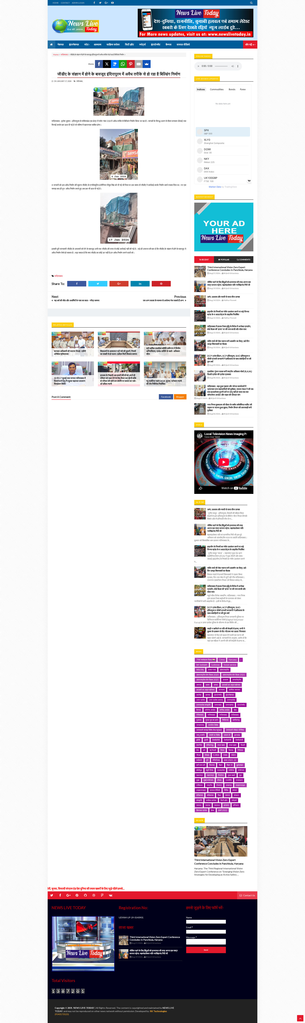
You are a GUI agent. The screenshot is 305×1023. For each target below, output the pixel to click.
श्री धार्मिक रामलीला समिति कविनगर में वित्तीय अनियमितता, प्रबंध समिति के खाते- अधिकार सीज (163, 351)
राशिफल (199, 785)
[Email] (139, 64)
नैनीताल (240, 750)
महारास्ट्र (210, 775)
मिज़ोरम (221, 775)
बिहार (221, 765)
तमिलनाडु (209, 745)
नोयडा (207, 755)
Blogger (180, 396)
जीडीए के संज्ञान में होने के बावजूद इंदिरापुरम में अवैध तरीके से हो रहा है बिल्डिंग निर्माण (118, 73)
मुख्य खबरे (231, 775)
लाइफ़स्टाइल (201, 790)
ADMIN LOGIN (78, 3)
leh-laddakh (201, 664)
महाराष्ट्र (199, 775)
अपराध (198, 684)
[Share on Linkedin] (140, 283)
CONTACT (65, 3)
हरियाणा (236, 805)
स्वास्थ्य (217, 805)
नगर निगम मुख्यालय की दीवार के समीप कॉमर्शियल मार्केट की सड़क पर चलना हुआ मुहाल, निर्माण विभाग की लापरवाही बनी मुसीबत (229, 407)
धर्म (204, 750)
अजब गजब (212, 669)
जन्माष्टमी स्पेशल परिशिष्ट (235, 730)
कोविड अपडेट (225, 710)
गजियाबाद (199, 714)
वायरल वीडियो (215, 790)
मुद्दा (240, 775)
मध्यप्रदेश (221, 770)
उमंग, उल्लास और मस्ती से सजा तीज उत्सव (223, 296)
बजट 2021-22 (230, 760)
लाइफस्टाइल (240, 785)
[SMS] (115, 64)
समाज (227, 795)
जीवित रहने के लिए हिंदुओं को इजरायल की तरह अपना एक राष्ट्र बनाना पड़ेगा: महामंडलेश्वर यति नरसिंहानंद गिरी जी (229, 283)
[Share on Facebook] (76, 283)
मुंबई (197, 780)
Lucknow (215, 664)
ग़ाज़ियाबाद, (79, 81)
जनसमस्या (200, 725)
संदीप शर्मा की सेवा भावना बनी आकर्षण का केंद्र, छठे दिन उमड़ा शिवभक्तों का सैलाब (226, 569)
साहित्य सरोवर (211, 800)
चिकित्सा (225, 720)
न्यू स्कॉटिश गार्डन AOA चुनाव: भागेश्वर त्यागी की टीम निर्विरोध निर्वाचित (164, 382)
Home (56, 54)
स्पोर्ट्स (234, 800)
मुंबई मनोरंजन (208, 780)
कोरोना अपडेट (210, 710)
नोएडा (198, 755)
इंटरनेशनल (230, 694)
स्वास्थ (207, 805)
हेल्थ (212, 810)
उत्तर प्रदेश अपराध (216, 700)
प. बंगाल (216, 755)
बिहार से (229, 765)
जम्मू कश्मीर (200, 735)
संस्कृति (199, 800)
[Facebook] (99, 64)
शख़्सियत (210, 795)
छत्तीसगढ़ (236, 720)
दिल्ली (243, 745)
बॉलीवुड (199, 770)
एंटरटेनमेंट (241, 704)
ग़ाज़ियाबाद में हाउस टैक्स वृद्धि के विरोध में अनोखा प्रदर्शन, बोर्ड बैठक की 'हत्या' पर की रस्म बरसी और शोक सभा (229, 327)
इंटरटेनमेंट (218, 694)
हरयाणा (226, 805)
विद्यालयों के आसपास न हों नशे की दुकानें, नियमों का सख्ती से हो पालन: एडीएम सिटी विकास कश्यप (118, 352)
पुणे (207, 760)
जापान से (227, 735)
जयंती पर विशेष (214, 735)
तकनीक (199, 745)
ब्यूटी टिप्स (209, 770)
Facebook (166, 396)
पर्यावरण (199, 760)
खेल (235, 710)
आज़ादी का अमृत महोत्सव (205, 689)
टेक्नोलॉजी (227, 740)
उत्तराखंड (217, 704)
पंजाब (225, 755)
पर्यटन (233, 755)
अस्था (216, 684)
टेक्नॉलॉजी (216, 740)
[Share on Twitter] (97, 283)
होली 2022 (222, 810)
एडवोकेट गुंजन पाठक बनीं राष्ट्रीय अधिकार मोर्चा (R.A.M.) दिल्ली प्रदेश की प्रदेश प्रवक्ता (229, 373)
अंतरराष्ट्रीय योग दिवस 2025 (207, 679)
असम (208, 684)
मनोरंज (231, 770)
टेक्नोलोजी (239, 740)
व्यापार (234, 790)
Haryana (233, 659)
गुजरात (198, 720)
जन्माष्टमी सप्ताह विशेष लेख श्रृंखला (209, 730)
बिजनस (212, 765)
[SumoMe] (147, 64)
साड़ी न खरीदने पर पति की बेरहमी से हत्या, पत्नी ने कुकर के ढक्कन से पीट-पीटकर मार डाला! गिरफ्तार (226, 630)
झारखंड (237, 735)
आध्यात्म (222, 689)
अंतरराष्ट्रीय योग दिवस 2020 (207, 674)
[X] (107, 64)
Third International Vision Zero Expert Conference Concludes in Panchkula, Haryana (230, 268)
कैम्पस (198, 710)
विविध (226, 790)
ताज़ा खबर (221, 745)
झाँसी (198, 740)
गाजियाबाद (211, 714)
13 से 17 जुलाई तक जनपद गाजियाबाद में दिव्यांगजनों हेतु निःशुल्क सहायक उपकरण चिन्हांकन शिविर (70, 381)
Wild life (200, 669)
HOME (56, 3)
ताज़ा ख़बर (233, 745)
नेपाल (222, 750)
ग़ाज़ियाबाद (64, 54)
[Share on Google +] (119, 283)
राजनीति (229, 780)
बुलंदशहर (240, 765)
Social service (230, 664)
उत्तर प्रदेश (200, 700)
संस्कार (236, 795)
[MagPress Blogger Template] (75, 23)
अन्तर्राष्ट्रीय (236, 679)
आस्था (207, 694)
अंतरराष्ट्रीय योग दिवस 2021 (234, 674)
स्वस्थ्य (198, 805)
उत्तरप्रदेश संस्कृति (203, 704)
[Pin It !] (161, 283)
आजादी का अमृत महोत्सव (231, 684)
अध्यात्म (225, 679)
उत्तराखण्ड (229, 704)
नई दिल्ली (212, 750)
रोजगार (219, 785)
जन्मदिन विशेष (213, 725)
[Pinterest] (131, 64)
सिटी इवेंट (223, 800)
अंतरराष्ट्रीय (224, 669)
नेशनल (230, 750)
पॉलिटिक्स (216, 760)
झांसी (206, 740)
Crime (222, 659)
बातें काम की (200, 765)
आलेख (198, 694)
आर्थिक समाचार (234, 689)
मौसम (219, 780)
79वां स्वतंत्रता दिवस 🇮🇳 (205, 659)
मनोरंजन (241, 770)
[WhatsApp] (123, 64)
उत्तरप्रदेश (231, 700)
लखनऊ (229, 785)
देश (197, 750)
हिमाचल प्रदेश (201, 810)
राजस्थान (239, 780)
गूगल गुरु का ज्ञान (212, 720)
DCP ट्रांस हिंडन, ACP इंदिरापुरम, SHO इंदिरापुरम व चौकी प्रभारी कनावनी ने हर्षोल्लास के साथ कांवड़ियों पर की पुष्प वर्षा (229, 358)
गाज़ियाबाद (223, 714)
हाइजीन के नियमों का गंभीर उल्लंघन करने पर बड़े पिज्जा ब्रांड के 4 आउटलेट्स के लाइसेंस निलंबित (228, 313)
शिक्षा (219, 795)
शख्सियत (199, 795)
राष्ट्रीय (209, 785)
